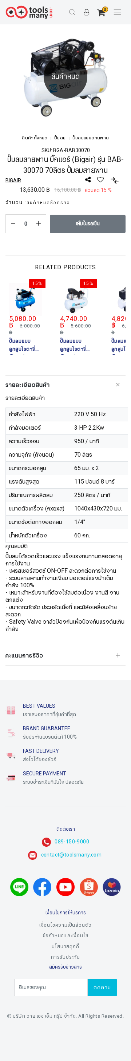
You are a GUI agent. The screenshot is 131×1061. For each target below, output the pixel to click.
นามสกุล (21, 1016)
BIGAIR (13, 180)
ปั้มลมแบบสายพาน (90, 138)
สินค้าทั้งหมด (35, 138)
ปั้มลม (60, 138)
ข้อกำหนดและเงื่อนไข (65, 935)
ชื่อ (15, 980)
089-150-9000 (72, 842)
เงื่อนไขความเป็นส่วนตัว (65, 925)
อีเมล (18, 1053)
